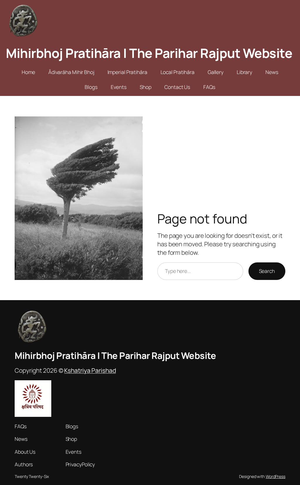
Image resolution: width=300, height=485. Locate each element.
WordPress (275, 476)
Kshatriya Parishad (90, 370)
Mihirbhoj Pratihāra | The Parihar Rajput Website (149, 53)
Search (267, 270)
